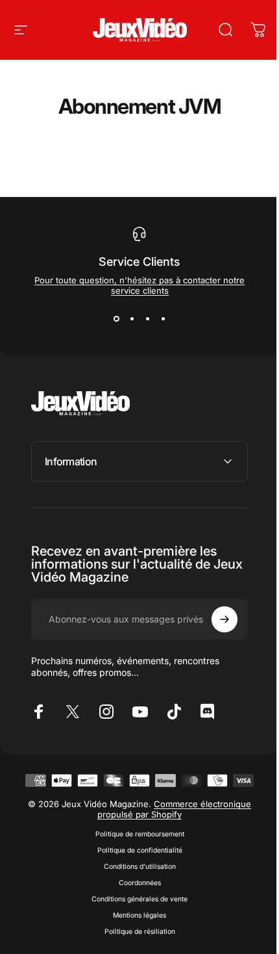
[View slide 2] (132, 319)
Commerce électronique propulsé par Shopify (170, 842)
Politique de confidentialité (134, 884)
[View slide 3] (147, 319)
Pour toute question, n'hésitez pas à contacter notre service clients (139, 285)
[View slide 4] (163, 319)
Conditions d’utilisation (135, 900)
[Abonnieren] (215, 619)
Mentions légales (135, 949)
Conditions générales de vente (135, 933)
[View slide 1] (116, 319)
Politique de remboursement (134, 868)
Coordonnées (135, 916)
